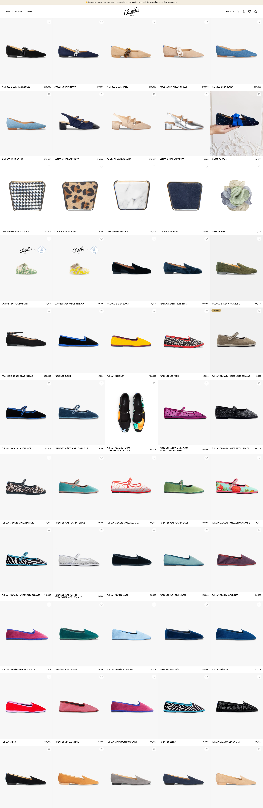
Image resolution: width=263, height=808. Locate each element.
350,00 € (256, 150)
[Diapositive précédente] (4, 51)
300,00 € (248, 150)
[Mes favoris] (250, 12)
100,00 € (217, 150)
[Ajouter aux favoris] (49, 22)
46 (143, 298)
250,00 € (240, 150)
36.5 (65, 78)
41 (75, 81)
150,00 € (224, 150)
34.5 (4, 805)
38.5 (82, 78)
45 (191, 298)
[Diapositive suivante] (48, 51)
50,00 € (240, 153)
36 (15, 81)
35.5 (13, 805)
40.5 (100, 78)
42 (79, 81)
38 (78, 78)
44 (188, 298)
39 (87, 78)
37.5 (73, 78)
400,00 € (233, 153)
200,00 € (232, 150)
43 (47, 153)
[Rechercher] (238, 12)
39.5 (91, 78)
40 (120, 298)
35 (57, 78)
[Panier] (256, 12)
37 (69, 78)
